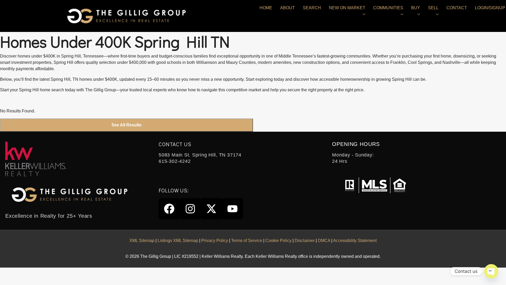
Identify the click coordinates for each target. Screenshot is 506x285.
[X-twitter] (211, 208)
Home (266, 8)
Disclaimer (305, 240)
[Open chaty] (491, 271)
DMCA (324, 240)
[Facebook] (169, 208)
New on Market (347, 8)
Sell (433, 8)
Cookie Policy (278, 240)
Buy (415, 8)
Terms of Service (246, 240)
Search (312, 8)
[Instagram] (190, 208)
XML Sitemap (141, 240)
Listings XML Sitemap (178, 240)
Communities (388, 8)
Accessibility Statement (355, 240)
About (287, 8)
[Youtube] (232, 208)
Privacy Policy (214, 240)
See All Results (126, 125)
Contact (456, 8)
